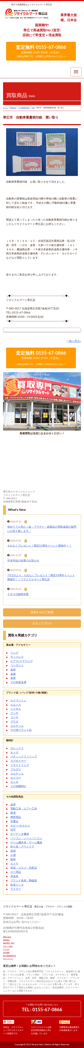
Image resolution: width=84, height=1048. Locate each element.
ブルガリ (15, 769)
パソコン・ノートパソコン (26, 838)
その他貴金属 (18, 682)
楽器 (13, 851)
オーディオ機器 (19, 834)
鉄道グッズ (17, 885)
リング (14, 653)
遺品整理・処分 (8, 943)
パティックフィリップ (23, 756)
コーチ (14, 717)
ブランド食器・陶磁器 (23, 880)
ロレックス (17, 748)
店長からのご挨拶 (42, 612)
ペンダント (17, 665)
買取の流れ (7, 937)
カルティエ (17, 726)
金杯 (13, 669)
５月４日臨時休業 (18, 594)
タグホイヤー (18, 761)
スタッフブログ (42, 623)
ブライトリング (19, 765)
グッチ (14, 713)
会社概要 (6, 953)
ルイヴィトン (18, 700)
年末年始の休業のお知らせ (23, 560)
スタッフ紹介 (8, 946)
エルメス (15, 705)
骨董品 (14, 821)
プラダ (14, 721)
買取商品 (6, 940)
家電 (13, 813)
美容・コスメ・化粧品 (23, 868)
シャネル (15, 709)
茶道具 (14, 876)
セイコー (15, 778)
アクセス (6, 949)
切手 (13, 830)
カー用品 (15, 872)
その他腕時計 (18, 786)
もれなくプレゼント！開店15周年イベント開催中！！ (39, 546)
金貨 (13, 678)
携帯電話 (15, 817)
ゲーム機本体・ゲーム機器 (26, 842)
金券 (13, 804)
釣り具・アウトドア (22, 846)
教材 (13, 859)
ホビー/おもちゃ (20, 826)
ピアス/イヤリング (21, 661)
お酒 (13, 855)
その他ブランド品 (21, 730)
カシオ (14, 782)
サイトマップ (8, 959)
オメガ (14, 752)
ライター (15, 889)
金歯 (13, 674)
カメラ (14, 863)
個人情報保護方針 (9, 956)
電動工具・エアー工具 (23, 808)
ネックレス (17, 657)
